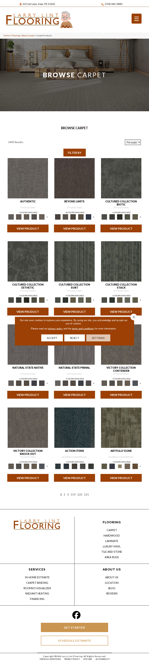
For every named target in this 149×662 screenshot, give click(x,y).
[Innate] (34, 382)
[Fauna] (81, 216)
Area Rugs (112, 557)
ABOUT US (112, 569)
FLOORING (112, 522)
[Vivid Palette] (135, 466)
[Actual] (28, 177)
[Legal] (34, 216)
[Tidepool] (74, 427)
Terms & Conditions (50, 659)
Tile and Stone (111, 551)
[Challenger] (104, 382)
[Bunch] (65, 299)
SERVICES (37, 569)
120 (79, 494)
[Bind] (74, 261)
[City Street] (90, 466)
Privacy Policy (72, 659)
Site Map (87, 659)
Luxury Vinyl (112, 546)
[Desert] (65, 216)
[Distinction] (135, 216)
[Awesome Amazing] (127, 466)
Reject (74, 337)
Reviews (112, 593)
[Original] (42, 382)
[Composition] (127, 216)
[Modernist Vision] (119, 466)
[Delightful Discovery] (121, 427)
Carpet (112, 530)
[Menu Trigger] (137, 19)
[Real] (42, 216)
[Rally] (127, 382)
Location (111, 582)
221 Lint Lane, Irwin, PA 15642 (39, 4)
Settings (98, 337)
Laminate (111, 541)
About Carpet (28, 35)
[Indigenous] (26, 382)
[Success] (135, 382)
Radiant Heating (37, 593)
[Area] (74, 177)
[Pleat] (81, 299)
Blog (111, 588)
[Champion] (112, 382)
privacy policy (55, 328)
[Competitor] (119, 382)
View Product (28, 228)
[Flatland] (88, 216)
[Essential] (18, 382)
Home (7, 35)
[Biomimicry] (121, 177)
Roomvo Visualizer (37, 588)
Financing (37, 598)
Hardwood (112, 535)
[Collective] (119, 216)
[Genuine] (26, 216)
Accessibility (103, 659)
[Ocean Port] (66, 466)
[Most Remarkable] (112, 466)
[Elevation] (73, 216)
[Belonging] (11, 382)
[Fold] (73, 299)
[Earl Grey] (82, 466)
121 (86, 494)
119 (73, 494)
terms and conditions (83, 328)
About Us (111, 577)
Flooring (16, 35)
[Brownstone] (74, 466)
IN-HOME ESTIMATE (37, 577)
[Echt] (18, 216)
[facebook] (76, 615)
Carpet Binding (37, 582)
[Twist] (88, 299)
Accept (52, 337)
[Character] (112, 216)
